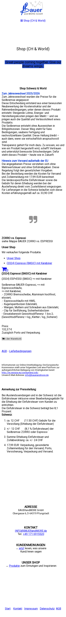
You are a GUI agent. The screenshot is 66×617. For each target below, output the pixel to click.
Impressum (31, 608)
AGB (4, 351)
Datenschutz (47, 608)
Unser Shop (13, 258)
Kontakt (17, 608)
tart (8, 608)
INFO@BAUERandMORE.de (31, 530)
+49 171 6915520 (33, 534)
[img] (33, 52)
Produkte (14, 565)
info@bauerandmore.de (37, 375)
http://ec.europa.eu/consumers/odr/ (20, 372)
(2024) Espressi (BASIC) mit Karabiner (29, 263)
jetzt (21, 548)
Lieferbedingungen (20, 351)
